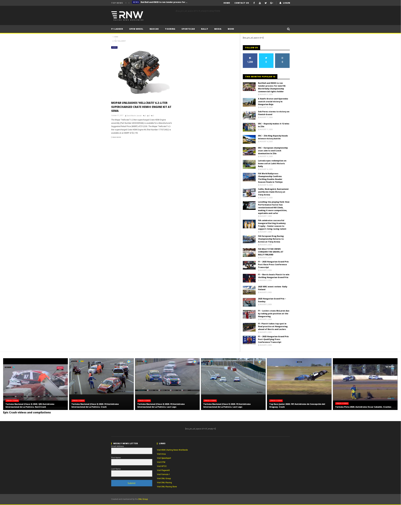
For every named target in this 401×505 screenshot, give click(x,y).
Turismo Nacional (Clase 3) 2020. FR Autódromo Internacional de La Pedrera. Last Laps (227, 405)
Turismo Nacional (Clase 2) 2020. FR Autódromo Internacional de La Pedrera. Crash (95, 405)
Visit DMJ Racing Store (167, 487)
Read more (116, 137)
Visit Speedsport (164, 458)
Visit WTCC (162, 466)
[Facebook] (254, 3)
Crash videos (12, 400)
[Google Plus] (272, 3)
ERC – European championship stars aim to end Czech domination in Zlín (273, 150)
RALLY (204, 29)
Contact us (241, 3)
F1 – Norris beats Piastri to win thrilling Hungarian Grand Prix (273, 276)
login (286, 3)
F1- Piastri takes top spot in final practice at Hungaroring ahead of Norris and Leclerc (273, 326)
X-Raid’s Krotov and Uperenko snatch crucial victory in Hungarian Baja (164, 2)
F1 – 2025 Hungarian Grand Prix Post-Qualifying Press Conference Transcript (273, 339)
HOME (227, 3)
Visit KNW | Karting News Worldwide (172, 450)
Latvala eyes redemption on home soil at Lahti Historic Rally (272, 163)
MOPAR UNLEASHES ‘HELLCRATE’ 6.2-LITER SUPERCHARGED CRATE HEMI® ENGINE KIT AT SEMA (141, 107)
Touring (170, 29)
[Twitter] (266, 3)
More (231, 29)
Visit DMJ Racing (164, 482)
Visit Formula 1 (163, 474)
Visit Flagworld (163, 470)
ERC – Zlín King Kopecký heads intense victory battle (273, 137)
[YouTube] (260, 3)
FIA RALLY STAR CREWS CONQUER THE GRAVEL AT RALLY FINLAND (270, 252)
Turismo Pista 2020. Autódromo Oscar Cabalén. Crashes (363, 407)
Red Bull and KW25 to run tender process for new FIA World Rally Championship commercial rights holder (272, 87)
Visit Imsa (161, 454)
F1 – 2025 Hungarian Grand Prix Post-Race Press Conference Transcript (273, 264)
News (136, 3)
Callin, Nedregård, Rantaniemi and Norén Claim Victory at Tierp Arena (273, 192)
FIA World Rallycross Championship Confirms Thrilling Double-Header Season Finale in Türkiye (270, 177)
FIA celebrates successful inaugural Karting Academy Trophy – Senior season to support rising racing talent (272, 224)
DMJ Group (143, 499)
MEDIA (217, 29)
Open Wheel (136, 29)
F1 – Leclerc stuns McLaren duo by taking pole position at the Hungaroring (273, 313)
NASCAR (154, 29)
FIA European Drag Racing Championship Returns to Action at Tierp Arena (271, 239)
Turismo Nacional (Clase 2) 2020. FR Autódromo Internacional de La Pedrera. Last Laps (161, 405)
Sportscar (188, 29)
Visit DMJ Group (164, 478)
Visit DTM (161, 462)
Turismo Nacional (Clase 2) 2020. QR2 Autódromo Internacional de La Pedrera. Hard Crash (29, 405)
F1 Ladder (117, 29)
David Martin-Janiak (134, 116)
